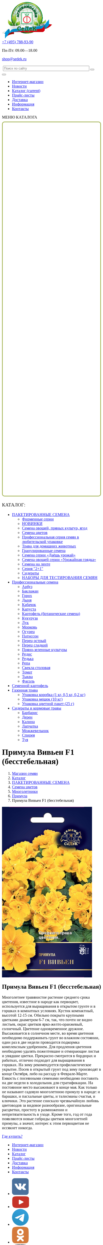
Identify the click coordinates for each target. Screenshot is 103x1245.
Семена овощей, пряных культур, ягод (54, 528)
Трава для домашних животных (49, 546)
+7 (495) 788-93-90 (17, 42)
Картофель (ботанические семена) (51, 613)
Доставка (20, 100)
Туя (25, 740)
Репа (26, 663)
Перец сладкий (35, 645)
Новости (19, 86)
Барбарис (30, 713)
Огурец (28, 632)
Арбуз (27, 586)
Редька (28, 659)
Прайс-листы (23, 95)
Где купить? (12, 1136)
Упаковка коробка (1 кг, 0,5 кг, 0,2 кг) (53, 695)
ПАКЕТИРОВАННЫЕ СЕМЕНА (41, 514)
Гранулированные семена (44, 550)
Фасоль (28, 681)
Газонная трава (25, 690)
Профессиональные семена (35, 582)
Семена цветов (35, 532)
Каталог (26, 91)
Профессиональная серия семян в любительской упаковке (50, 539)
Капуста (29, 609)
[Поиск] (92, 69)
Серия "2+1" (32, 568)
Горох (27, 595)
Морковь (29, 627)
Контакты (20, 109)
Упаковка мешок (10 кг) (42, 699)
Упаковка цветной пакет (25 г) (48, 704)
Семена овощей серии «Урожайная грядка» (59, 559)
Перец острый (34, 641)
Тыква (27, 677)
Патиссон (30, 636)
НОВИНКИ (32, 523)
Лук (25, 622)
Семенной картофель (30, 686)
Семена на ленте (36, 564)
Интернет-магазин (28, 82)
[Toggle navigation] (4, 74)
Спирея (28, 735)
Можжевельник (35, 731)
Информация (23, 104)
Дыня (27, 600)
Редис (27, 654)
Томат (27, 672)
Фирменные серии (38, 519)
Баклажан (30, 591)
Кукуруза (30, 618)
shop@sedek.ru (14, 59)
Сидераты (30, 573)
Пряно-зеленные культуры (44, 650)
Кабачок (29, 604)
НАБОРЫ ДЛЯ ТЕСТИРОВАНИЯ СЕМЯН (60, 577)
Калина (28, 722)
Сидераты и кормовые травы (36, 708)
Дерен (27, 717)
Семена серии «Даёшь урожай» (49, 555)
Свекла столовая (36, 668)
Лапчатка (30, 726)
